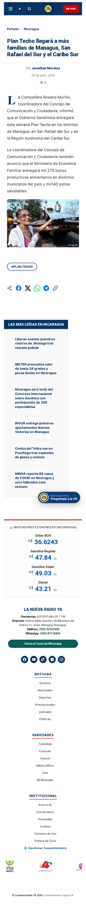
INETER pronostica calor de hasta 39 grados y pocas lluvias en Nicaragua (35, 368)
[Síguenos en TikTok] (43, 659)
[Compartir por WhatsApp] (37, 288)
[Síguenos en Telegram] (52, 659)
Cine (45, 773)
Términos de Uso (45, 834)
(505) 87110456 (50, 633)
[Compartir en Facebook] (18, 288)
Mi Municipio (45, 780)
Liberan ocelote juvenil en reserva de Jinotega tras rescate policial (35, 343)
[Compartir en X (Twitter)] (27, 288)
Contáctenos (45, 812)
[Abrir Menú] (10, 8)
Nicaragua (31, 29)
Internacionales (45, 705)
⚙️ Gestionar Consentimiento (45, 848)
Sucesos (45, 683)
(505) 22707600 (49, 629)
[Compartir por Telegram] (46, 288)
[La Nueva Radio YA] (48, 9)
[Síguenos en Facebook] (24, 659)
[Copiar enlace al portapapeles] (55, 288)
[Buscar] (29, 9)
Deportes (45, 697)
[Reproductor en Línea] (20, 9)
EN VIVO (71, 8)
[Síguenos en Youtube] (33, 659)
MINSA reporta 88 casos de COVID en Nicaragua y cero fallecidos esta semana (34, 480)
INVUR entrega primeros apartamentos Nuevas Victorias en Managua (34, 427)
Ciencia (45, 758)
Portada (13, 29)
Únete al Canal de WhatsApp (43, 643)
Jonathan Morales (46, 68)
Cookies (45, 826)
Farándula (45, 744)
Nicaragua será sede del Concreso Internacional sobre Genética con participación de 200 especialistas (34, 398)
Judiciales (45, 712)
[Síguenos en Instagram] (61, 659)
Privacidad (45, 819)
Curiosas (45, 751)
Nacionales (45, 690)
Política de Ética (45, 841)
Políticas (45, 719)
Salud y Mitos (45, 765)
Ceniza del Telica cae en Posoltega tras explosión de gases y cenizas (34, 452)
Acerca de (45, 805)
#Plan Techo (22, 267)
